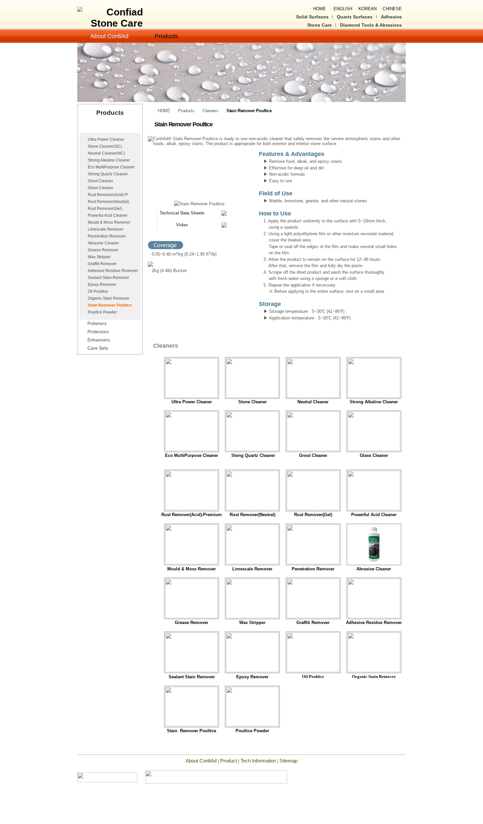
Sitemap (288, 760)
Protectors (98, 331)
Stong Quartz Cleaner (252, 455)
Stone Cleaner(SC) (105, 146)
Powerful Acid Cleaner (107, 215)
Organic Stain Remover (108, 298)
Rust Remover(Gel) (105, 208)
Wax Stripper (99, 257)
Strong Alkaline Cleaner (109, 160)
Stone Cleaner (252, 401)
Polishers (96, 323)
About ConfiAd (109, 36)
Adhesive (391, 16)
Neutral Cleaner (313, 401)
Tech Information (259, 760)
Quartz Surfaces (355, 16)
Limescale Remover (106, 229)
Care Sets (97, 348)
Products (166, 36)
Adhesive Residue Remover (113, 270)
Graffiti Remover (102, 264)
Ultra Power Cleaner (106, 139)
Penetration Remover (107, 236)
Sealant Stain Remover (108, 277)
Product (228, 760)
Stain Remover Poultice (110, 305)
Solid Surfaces (312, 16)
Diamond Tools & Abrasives (371, 25)
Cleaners (97, 127)
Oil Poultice (98, 291)
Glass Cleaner (100, 188)
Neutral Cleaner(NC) (106, 153)
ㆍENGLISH (340, 8)
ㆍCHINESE (390, 8)
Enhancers (98, 339)
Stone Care (319, 25)
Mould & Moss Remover (109, 222)
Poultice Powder (102, 312)
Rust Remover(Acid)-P (108, 194)
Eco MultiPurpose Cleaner (111, 167)
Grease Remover (103, 250)
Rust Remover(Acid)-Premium (191, 514)
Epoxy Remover (102, 284)
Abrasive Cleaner (103, 243)
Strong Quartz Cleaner (108, 174)
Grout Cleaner (100, 181)
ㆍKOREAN (365, 8)
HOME (164, 110)
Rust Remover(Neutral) (108, 201)
